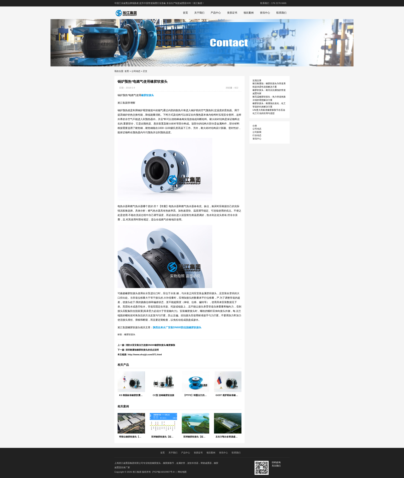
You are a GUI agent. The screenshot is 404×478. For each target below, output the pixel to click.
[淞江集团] (126, 12)
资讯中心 (265, 12)
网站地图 (182, 472)
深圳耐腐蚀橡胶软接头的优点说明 (142, 349)
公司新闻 (256, 132)
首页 (185, 12)
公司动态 (135, 71)
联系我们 (281, 12)
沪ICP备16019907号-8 (163, 472)
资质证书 (232, 12)
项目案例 (249, 12)
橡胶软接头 (129, 334)
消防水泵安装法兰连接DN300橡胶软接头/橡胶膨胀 (150, 345)
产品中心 (216, 12)
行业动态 (256, 135)
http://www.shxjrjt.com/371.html (145, 354)
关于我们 (199, 12)
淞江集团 (137, 472)
